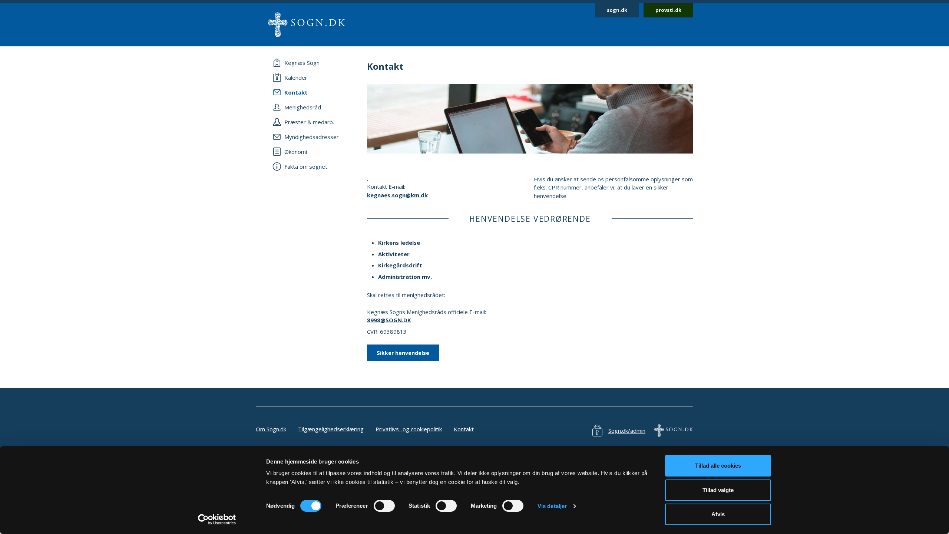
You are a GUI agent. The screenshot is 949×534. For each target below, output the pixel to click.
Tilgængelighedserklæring (331, 429)
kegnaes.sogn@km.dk (397, 195)
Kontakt (464, 429)
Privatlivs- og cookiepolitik (409, 429)
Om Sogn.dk (271, 429)
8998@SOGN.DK (389, 320)
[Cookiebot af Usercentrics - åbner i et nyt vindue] (217, 519)
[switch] (384, 506)
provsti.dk (668, 10)
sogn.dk (617, 10)
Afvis (718, 514)
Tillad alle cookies (718, 465)
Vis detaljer (552, 506)
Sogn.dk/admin (626, 430)
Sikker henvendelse (403, 352)
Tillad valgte (718, 490)
